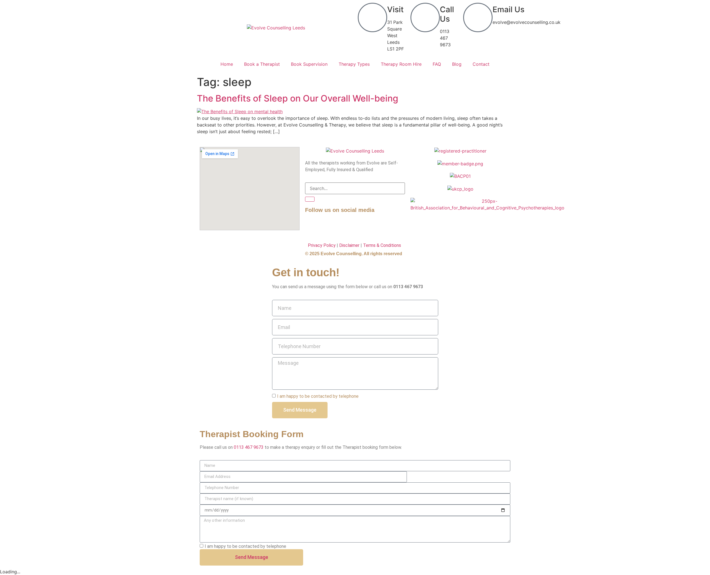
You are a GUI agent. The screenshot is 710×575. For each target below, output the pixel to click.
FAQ (437, 64)
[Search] (310, 199)
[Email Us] (478, 17)
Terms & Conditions (382, 245)
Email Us (508, 9)
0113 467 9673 (248, 447)
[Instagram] (342, 225)
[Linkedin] (327, 225)
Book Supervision (309, 64)
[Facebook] (312, 225)
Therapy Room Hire (401, 64)
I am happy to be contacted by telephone (318, 396)
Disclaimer (349, 245)
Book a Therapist (262, 64)
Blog (457, 64)
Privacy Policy (322, 245)
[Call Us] (425, 17)
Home (226, 64)
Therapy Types (354, 64)
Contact (481, 64)
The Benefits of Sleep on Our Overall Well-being (297, 98)
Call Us (447, 14)
